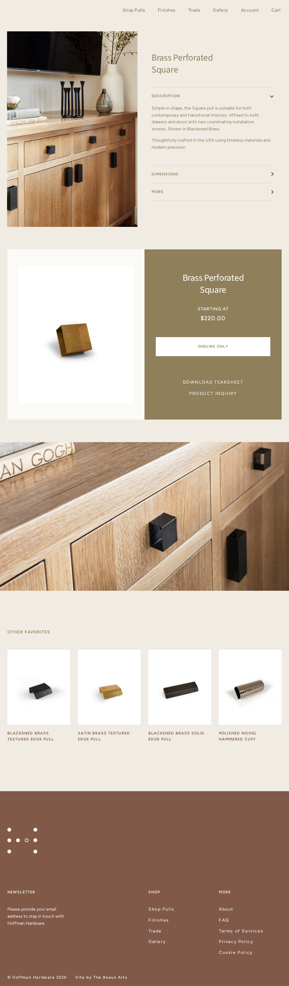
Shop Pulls (161, 909)
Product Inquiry (213, 393)
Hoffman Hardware (33, 977)
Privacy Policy (236, 941)
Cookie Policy (236, 952)
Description (166, 96)
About (226, 909)
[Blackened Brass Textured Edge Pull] (38, 687)
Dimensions (165, 174)
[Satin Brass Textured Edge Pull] (109, 687)
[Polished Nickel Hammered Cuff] (250, 687)
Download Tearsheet (213, 382)
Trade (155, 931)
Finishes (158, 920)
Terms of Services (241, 931)
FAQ (224, 920)
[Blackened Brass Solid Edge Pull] (179, 687)
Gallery (157, 941)
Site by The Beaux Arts (101, 977)
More (158, 192)
